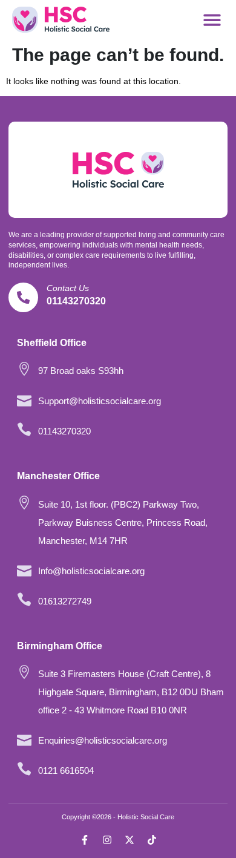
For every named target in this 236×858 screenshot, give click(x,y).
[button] (212, 19)
